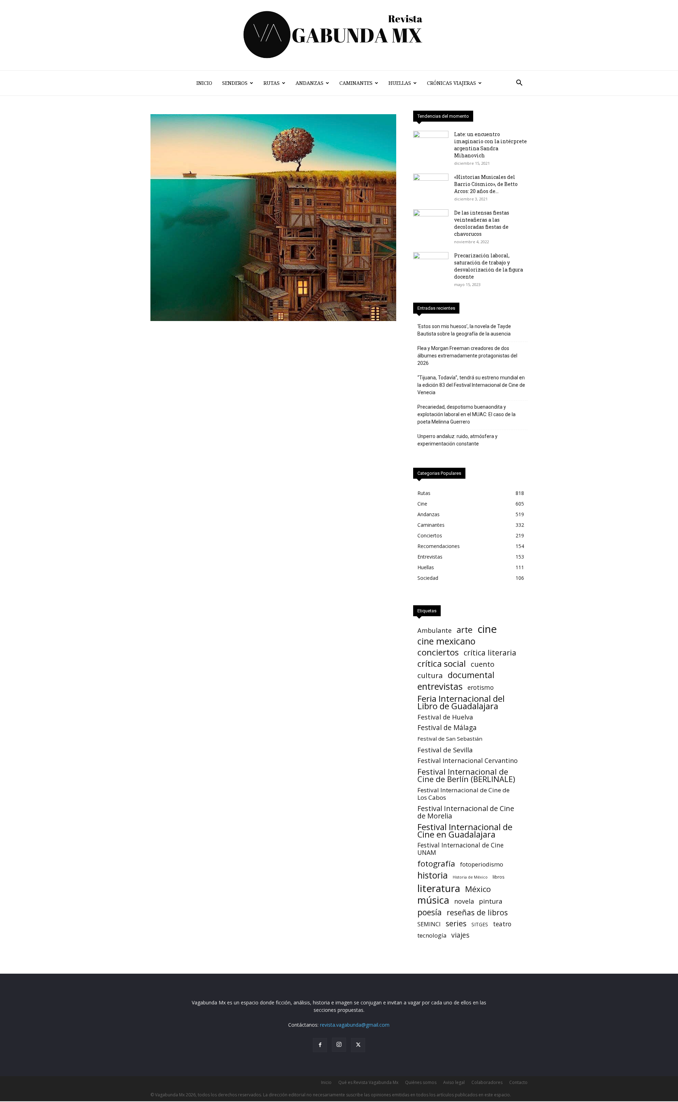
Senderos (235, 83)
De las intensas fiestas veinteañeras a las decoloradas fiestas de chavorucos (481, 223)
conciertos (438, 652)
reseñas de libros (477, 912)
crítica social (441, 663)
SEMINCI (429, 924)
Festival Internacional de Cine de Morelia (465, 812)
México (478, 889)
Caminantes (356, 83)
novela (464, 901)
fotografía (436, 863)
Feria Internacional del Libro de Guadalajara (461, 702)
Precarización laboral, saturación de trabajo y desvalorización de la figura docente (488, 266)
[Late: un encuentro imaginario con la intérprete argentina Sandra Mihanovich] (430, 143)
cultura (430, 675)
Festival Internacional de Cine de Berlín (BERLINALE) (466, 775)
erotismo (481, 687)
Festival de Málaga (447, 727)
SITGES (479, 924)
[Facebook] (320, 1045)
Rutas (271, 83)
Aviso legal (454, 1082)
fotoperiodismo (481, 864)
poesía (429, 912)
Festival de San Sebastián (449, 738)
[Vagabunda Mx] (339, 35)
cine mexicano (446, 641)
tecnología (431, 935)
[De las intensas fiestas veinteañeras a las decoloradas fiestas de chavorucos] (430, 221)
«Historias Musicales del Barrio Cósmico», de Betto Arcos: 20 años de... (486, 184)
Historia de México (470, 877)
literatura (438, 888)
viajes (460, 935)
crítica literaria (490, 652)
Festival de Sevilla (445, 749)
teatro (502, 924)
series (456, 923)
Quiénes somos (420, 1082)
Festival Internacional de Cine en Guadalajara (464, 830)
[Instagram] (339, 1045)
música (433, 900)
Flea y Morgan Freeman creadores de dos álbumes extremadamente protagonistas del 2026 (467, 355)
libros (499, 877)
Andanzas (309, 83)
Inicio (204, 83)
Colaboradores (486, 1082)
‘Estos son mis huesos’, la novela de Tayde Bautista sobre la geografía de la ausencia (464, 330)
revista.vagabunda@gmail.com (354, 1024)
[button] (519, 83)
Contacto (518, 1082)
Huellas (399, 83)
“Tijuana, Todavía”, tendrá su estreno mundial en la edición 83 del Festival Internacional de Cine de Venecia (471, 385)
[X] (358, 1045)
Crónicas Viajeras (451, 83)
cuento (482, 664)
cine (487, 629)
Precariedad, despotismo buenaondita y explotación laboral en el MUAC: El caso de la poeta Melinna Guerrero (466, 414)
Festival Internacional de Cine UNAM (460, 848)
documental (471, 675)
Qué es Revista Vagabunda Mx (368, 1082)
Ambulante (434, 630)
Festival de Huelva (445, 717)
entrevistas (440, 686)
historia (432, 875)
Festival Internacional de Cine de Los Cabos (463, 793)
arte (464, 630)
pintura (490, 901)
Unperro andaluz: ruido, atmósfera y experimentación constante (457, 440)
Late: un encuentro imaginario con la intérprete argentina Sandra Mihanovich (490, 145)
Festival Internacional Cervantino (467, 760)
